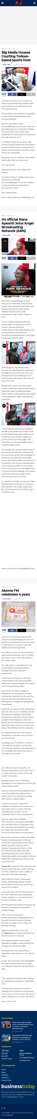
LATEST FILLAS (11, 48)
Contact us (5, 1077)
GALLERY (5, 1053)
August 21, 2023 (19, 599)
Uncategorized (11, 587)
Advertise (5, 1075)
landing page (12, 1097)
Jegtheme (10, 1115)
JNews (8, 1113)
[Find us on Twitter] (5, 1108)
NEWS (22, 1051)
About (4, 1072)
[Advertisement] (18, 25)
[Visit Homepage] (18, 3)
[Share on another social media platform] (31, 94)
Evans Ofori (7, 64)
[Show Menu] (2, 3)
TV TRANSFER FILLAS (27, 1058)
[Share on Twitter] (21, 94)
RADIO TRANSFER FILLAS (26, 1054)
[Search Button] (34, 3)
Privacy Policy (6, 1080)
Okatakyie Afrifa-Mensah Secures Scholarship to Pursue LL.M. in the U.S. (22, 1037)
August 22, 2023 (19, 235)
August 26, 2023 (19, 64)
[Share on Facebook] (12, 94)
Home (3, 48)
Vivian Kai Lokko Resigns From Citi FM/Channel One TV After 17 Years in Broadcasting (22, 1025)
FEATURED (5, 1051)
